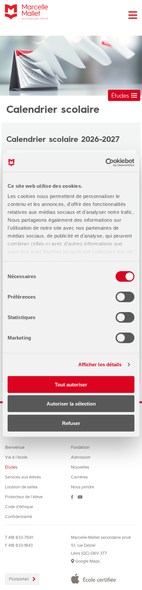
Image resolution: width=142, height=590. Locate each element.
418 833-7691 (20, 537)
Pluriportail (19, 579)
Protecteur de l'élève (24, 497)
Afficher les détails (100, 364)
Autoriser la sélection (71, 404)
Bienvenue (14, 447)
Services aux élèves (23, 477)
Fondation (80, 447)
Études (121, 95)
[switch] (125, 296)
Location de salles (21, 487)
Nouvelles (80, 467)
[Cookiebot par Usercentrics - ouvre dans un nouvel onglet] (105, 162)
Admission (80, 457)
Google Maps (87, 561)
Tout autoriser (71, 384)
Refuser (71, 423)
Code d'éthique (19, 506)
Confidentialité (18, 516)
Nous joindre (82, 487)
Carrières (79, 477)
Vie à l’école (16, 457)
